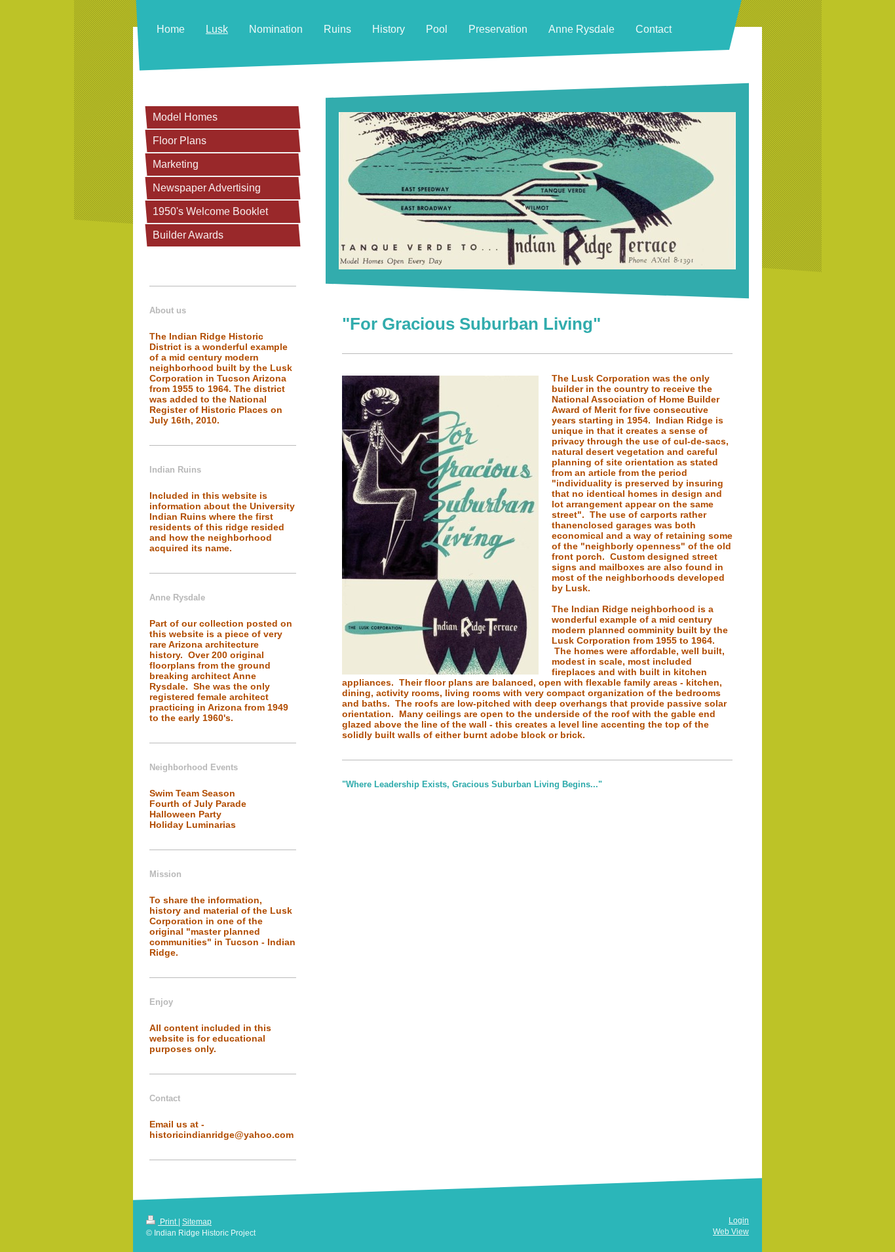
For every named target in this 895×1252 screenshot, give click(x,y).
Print (168, 1221)
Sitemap (197, 1221)
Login (739, 1220)
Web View (731, 1231)
